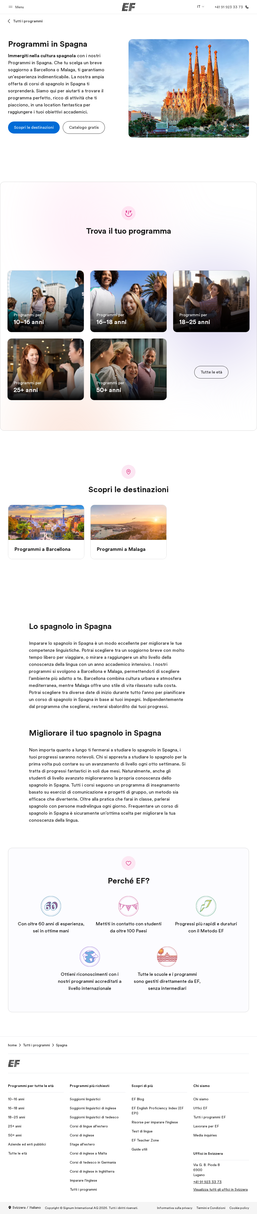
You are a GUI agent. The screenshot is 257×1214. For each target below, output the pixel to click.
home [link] (12, 1045)
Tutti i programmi (28, 21)
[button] (17, 7)
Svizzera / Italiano (27, 1207)
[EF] (129, 7)
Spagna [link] (61, 1045)
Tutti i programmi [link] (36, 1045)
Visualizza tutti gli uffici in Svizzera (220, 1189)
